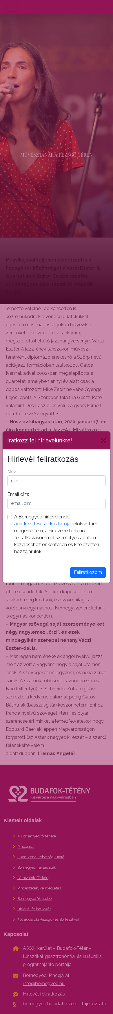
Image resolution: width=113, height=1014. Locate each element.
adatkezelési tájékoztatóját (43, 524)
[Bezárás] (103, 440)
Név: (12, 471)
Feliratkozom (88, 572)
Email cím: (18, 494)
